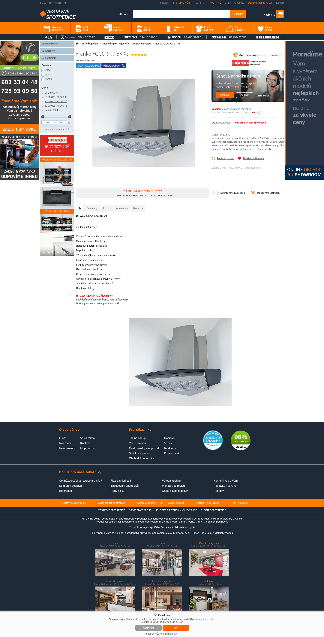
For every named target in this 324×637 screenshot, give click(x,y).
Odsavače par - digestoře (115, 43)
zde (176, 633)
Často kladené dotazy (175, 490)
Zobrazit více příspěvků (57, 211)
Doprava (169, 438)
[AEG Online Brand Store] (48, 37)
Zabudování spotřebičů (268, 193)
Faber (48, 79)
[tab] (79, 208)
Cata (47, 70)
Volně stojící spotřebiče (111, 502)
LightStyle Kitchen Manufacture (176, 510)
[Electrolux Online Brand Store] (78, 37)
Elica (48, 75)
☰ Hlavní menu (50, 43)
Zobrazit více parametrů (57, 129)
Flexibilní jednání (121, 480)
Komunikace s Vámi (226, 480)
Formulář (225, 95)
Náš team (65, 443)
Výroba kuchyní (171, 480)
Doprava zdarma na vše (260, 3)
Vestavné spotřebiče (74, 502)
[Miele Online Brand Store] (229, 37)
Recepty (219, 490)
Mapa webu (87, 448)
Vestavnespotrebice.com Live (57, 159)
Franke (257, 167)
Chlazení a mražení (207, 502)
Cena (44, 87)
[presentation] (79, 208)
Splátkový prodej (139, 453)
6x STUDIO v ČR (181, 3)
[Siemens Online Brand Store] (140, 37)
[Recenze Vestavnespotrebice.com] (213, 449)
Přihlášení (164, 3)
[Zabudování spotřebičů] (253, 193)
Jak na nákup (137, 438)
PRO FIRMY (200, 3)
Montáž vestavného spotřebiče (235, 109)
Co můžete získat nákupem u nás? (80, 480)
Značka (46, 65)
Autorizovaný (247, 54)
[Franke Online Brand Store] (109, 37)
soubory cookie (206, 619)
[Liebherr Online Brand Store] (268, 37)
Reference (65, 490)
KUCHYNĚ (215, 3)
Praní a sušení (239, 502)
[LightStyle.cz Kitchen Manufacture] (57, 235)
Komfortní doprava (70, 485)
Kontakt (280, 3)
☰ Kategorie (49, 51)
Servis (168, 443)
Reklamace (171, 448)
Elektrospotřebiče (213, 510)
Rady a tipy (117, 490)
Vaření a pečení (90, 43)
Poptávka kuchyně (225, 485)
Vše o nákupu (137, 443)
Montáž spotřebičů (173, 485)
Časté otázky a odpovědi (144, 448)
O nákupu (239, 3)
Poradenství (171, 453)
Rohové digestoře (141, 43)
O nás (228, 3)
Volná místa (87, 438)
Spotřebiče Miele (140, 510)
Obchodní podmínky (141, 458)
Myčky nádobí (175, 502)
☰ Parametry (49, 58)
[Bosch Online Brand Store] (184, 37)
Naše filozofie (67, 448)
